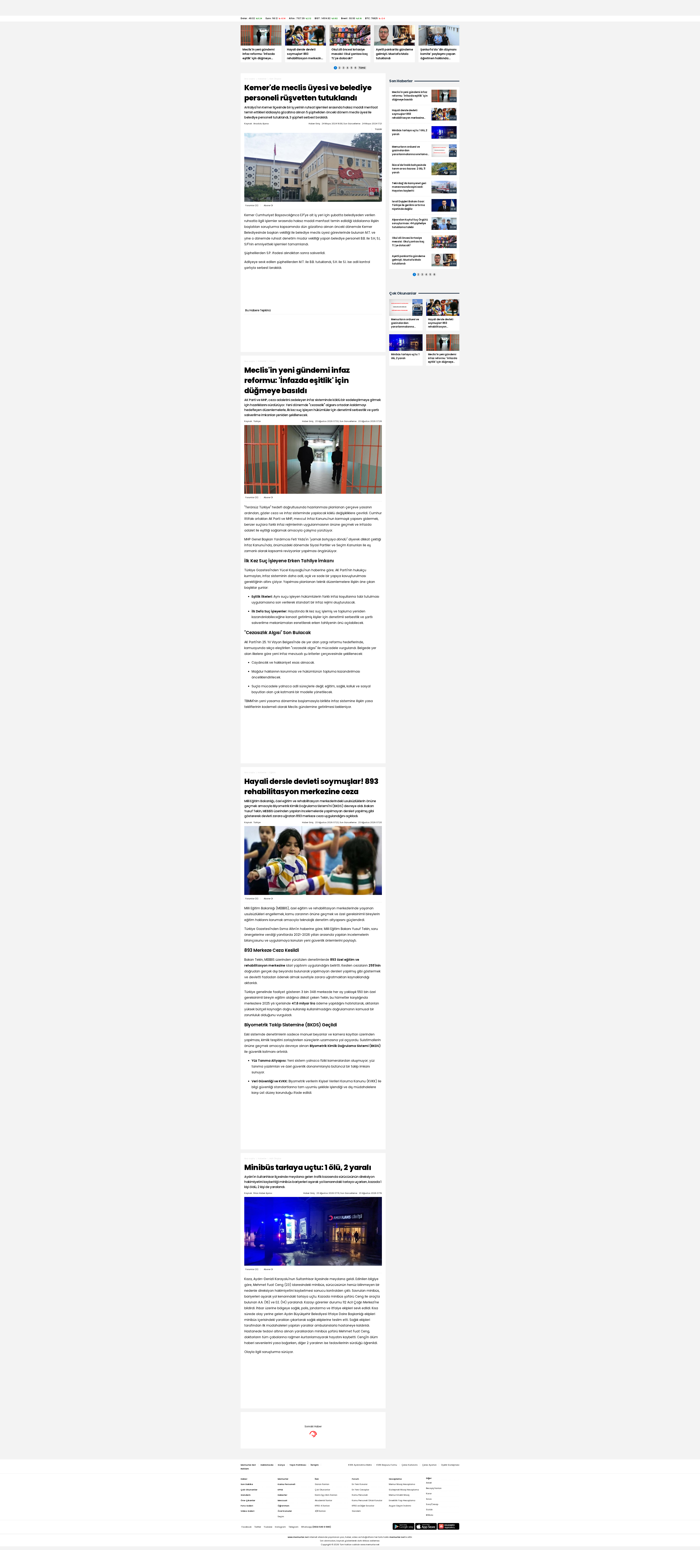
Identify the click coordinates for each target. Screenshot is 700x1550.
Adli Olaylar (275, 78)
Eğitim (272, 772)
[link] (424, 96)
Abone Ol (268, 205)
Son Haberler (401, 81)
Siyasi (272, 361)
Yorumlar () (251, 205)
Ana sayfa (249, 78)
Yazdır (378, 129)
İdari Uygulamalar (278, 1417)
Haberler (262, 78)
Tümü (362, 67)
